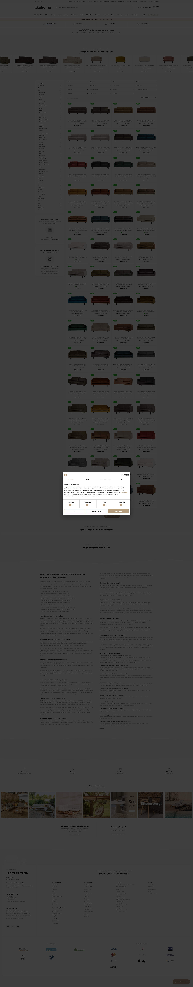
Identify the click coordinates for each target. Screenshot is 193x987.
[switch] (88, 505)
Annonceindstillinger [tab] (105, 479)
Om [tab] (122, 479)
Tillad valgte (96, 511)
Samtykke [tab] (71, 479)
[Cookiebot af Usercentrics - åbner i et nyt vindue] (122, 475)
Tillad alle (118, 511)
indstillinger (124, 492)
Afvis (75, 511)
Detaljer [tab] (88, 479)
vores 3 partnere (72, 487)
